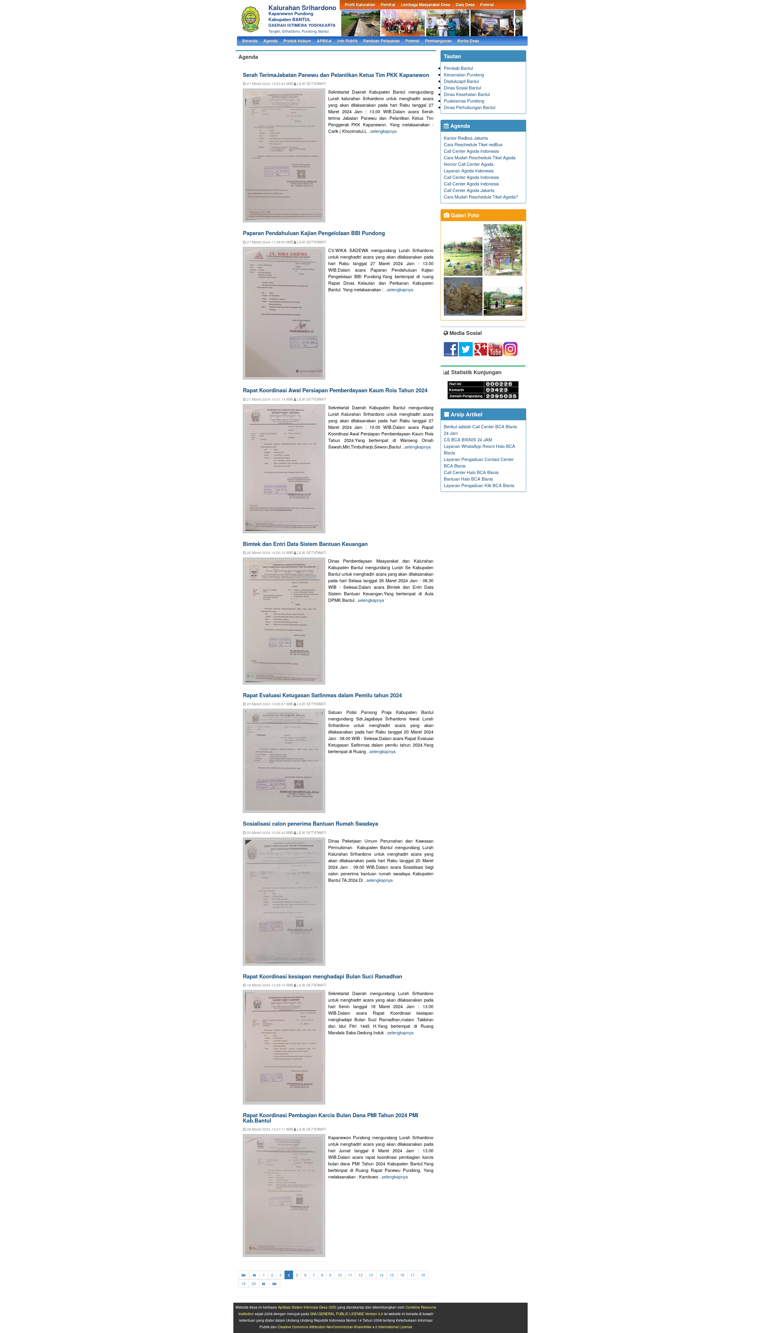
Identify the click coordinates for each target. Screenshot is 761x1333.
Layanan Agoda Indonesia (468, 170)
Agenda (270, 41)
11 (350, 1274)
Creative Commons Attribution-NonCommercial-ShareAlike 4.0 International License (345, 1326)
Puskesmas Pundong (464, 100)
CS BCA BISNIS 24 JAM (468, 439)
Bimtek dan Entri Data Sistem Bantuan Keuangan (305, 544)
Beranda (250, 41)
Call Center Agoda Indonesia (471, 151)
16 (402, 1274)
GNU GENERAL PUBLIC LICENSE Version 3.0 (346, 1313)
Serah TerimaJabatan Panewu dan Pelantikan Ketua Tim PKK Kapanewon (336, 75)
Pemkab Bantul (458, 68)
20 (254, 1283)
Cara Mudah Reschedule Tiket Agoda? (481, 196)
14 (381, 1274)
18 (423, 1274)
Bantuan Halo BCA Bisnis (468, 479)
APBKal (324, 41)
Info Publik (347, 41)
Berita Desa (468, 41)
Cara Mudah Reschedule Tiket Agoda (479, 157)
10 (340, 1274)
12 (361, 1274)
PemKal (388, 4)
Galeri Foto (464, 215)
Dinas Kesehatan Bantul (467, 94)
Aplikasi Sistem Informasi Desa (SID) (307, 1307)
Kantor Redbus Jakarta (466, 138)
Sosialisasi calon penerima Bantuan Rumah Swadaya (310, 823)
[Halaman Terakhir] (274, 1283)
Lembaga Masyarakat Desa (425, 4)
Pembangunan (438, 41)
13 (371, 1274)
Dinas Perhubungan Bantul (469, 107)
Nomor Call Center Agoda (468, 164)
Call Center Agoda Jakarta (469, 190)
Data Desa (465, 4)
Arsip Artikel (465, 414)
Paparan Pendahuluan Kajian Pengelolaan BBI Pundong (314, 233)
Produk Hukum (297, 41)
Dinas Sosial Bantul (462, 87)
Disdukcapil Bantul (461, 81)
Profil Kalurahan (360, 4)
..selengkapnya (382, 131)
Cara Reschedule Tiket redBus (473, 144)
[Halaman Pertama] (243, 1275)
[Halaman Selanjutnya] (264, 1283)
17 (413, 1274)
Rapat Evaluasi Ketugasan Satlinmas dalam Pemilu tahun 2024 (322, 695)
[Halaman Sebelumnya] (254, 1275)
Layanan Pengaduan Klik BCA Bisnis (479, 485)
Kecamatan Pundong (464, 74)
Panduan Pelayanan (381, 41)
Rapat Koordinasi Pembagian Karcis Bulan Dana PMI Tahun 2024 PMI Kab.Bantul (330, 1117)
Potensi (487, 4)
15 (392, 1274)
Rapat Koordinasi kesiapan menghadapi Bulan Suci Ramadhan (322, 976)
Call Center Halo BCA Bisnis (471, 472)
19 (243, 1283)
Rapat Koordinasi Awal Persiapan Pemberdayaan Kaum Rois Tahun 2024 (335, 390)
